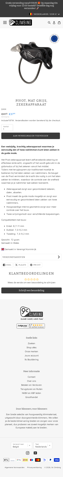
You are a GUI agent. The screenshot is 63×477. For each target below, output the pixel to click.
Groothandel (31, 397)
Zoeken (31, 343)
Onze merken (31, 351)
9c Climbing (56, 467)
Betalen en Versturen (31, 385)
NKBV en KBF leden (31, 393)
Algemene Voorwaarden (14, 467)
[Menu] (5, 22)
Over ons (31, 381)
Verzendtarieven (13, 257)
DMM (3, 109)
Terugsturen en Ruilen (31, 389)
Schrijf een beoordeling (31, 290)
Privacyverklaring (34, 467)
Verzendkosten (22, 120)
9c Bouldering (32, 359)
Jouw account (32, 355)
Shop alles (31, 347)
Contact (31, 377)
